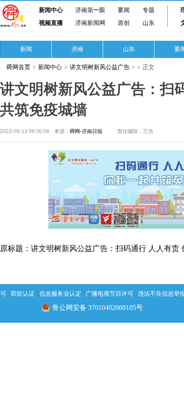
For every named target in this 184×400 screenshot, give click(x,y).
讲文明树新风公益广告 (100, 67)
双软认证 (23, 294)
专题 (148, 10)
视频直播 (51, 23)
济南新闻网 (90, 23)
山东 (148, 23)
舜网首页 (18, 67)
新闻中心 (51, 10)
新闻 (26, 49)
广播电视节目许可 (110, 294)
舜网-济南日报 (86, 131)
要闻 (124, 10)
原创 (124, 23)
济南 (77, 49)
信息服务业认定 (60, 294)
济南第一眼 (90, 10)
